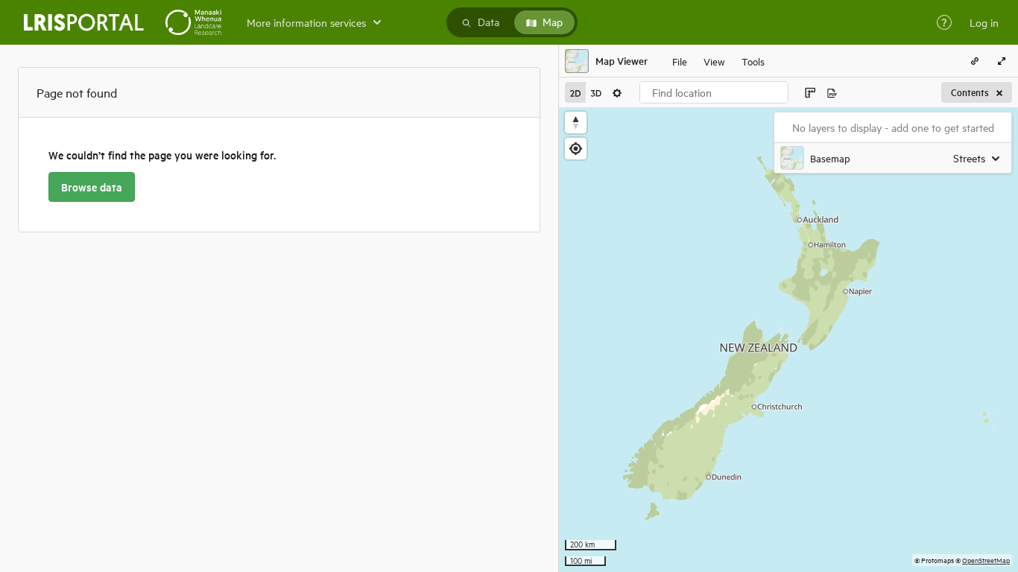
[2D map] (575, 92)
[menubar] (718, 61)
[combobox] (713, 92)
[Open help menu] (944, 22)
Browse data (91, 186)
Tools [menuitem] (753, 61)
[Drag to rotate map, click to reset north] (576, 122)
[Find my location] (576, 148)
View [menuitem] (714, 61)
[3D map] (596, 92)
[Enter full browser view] (1001, 61)
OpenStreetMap (986, 560)
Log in (984, 22)
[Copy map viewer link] (974, 61)
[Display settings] (617, 92)
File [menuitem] (679, 61)
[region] (788, 339)
